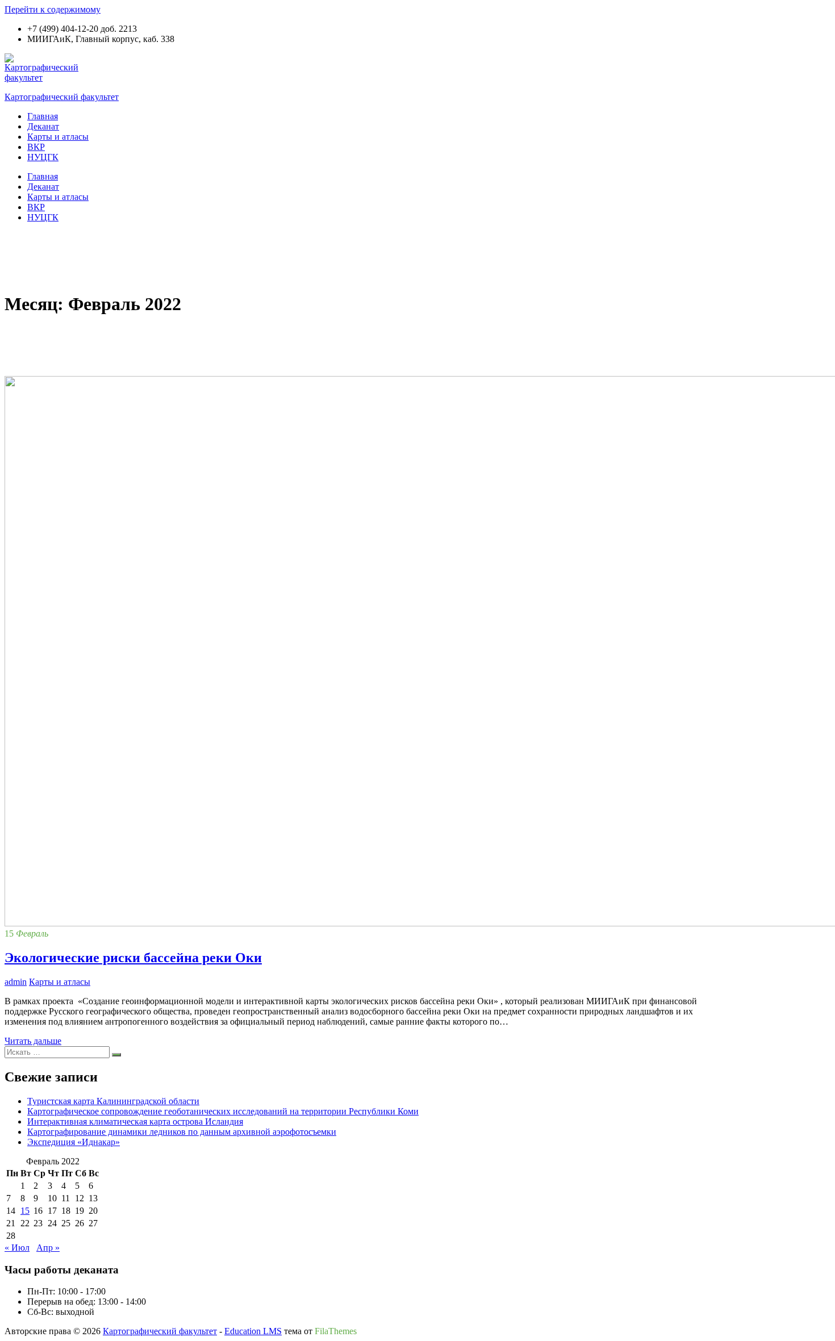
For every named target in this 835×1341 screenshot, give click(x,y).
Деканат (43, 126)
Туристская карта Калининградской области (113, 1101)
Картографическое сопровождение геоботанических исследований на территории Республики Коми (223, 1111)
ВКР (36, 147)
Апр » (48, 1247)
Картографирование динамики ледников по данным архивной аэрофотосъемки (181, 1132)
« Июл (17, 1247)
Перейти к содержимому (53, 9)
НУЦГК (43, 157)
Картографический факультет (62, 97)
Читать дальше (33, 1041)
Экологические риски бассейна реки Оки (133, 957)
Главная (42, 116)
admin (16, 982)
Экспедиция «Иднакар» (73, 1142)
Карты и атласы (58, 136)
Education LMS (253, 1331)
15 (25, 1210)
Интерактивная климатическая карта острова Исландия (135, 1121)
